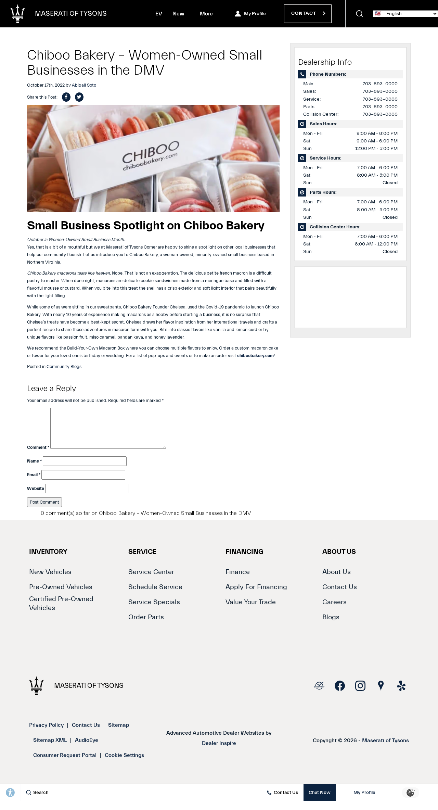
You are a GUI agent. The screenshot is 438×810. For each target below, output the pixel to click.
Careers (334, 602)
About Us (336, 572)
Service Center (151, 572)
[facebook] (339, 685)
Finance (238, 572)
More (206, 15)
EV (158, 15)
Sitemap (118, 725)
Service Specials (154, 602)
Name (34, 461)
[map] (380, 685)
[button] (359, 13)
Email (33, 474)
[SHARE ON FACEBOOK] (66, 97)
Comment (38, 447)
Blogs (330, 617)
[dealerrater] (319, 685)
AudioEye (86, 740)
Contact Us (339, 587)
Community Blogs (64, 366)
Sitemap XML (50, 740)
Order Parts (146, 617)
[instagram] (360, 685)
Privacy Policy (46, 725)
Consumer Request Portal (64, 755)
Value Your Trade (251, 602)
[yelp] (401, 685)
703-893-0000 (380, 84)
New (178, 14)
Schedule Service (155, 587)
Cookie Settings (124, 755)
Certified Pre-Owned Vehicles (61, 603)
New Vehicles (50, 572)
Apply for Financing (256, 587)
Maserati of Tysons (385, 740)
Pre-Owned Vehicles (60, 587)
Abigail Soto (84, 85)
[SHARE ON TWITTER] (79, 97)
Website (35, 488)
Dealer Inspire (219, 743)
